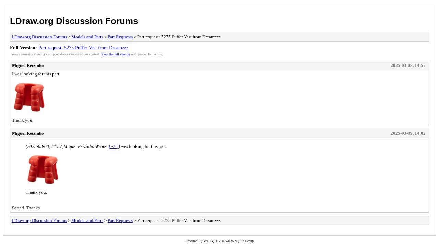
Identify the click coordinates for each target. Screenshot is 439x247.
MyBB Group (244, 241)
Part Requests (120, 36)
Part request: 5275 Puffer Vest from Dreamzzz (83, 47)
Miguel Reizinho (28, 65)
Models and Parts (87, 36)
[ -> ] (114, 146)
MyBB (208, 241)
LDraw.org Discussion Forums (74, 21)
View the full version (115, 54)
